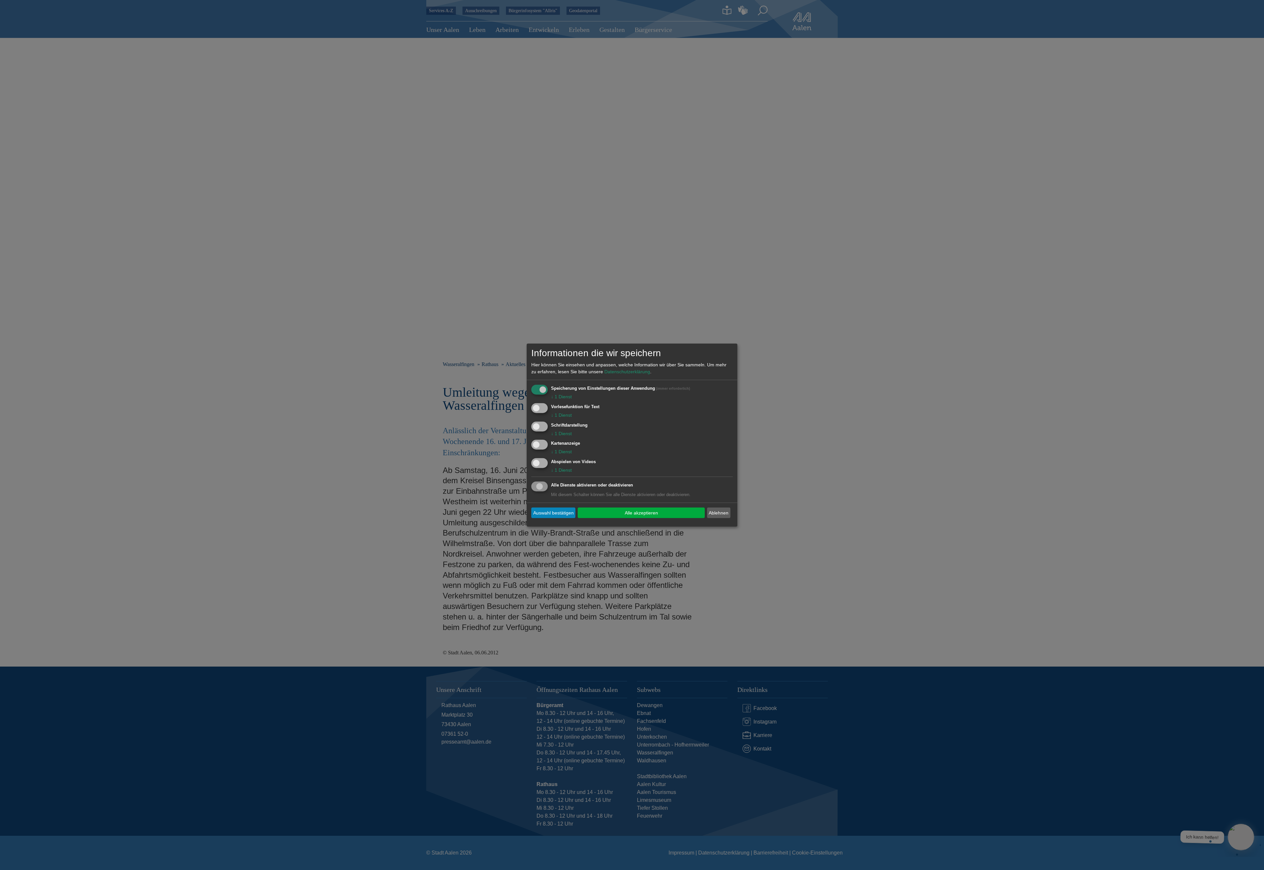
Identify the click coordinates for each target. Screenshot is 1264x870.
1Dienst (561, 396)
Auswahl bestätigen (553, 512)
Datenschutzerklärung (627, 371)
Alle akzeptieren (641, 512)
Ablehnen (718, 512)
